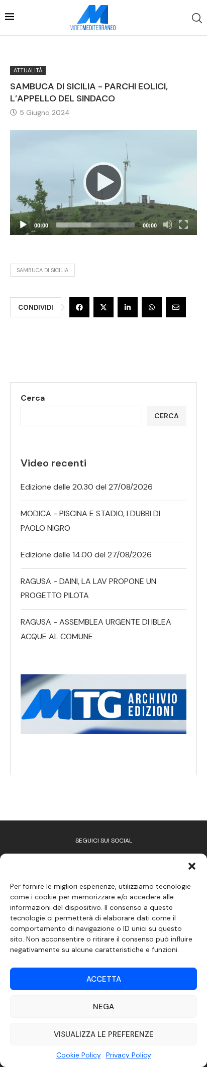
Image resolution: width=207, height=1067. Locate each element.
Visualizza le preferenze (104, 1034)
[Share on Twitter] (103, 307)
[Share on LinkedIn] (128, 307)
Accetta (103, 979)
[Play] (103, 182)
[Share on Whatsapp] (152, 307)
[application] (103, 182)
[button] (192, 866)
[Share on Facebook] (79, 307)
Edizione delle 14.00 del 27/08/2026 (86, 554)
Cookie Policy (78, 1054)
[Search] (197, 18)
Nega (103, 1007)
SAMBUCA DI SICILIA (42, 270)
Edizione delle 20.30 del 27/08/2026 (87, 487)
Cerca (33, 398)
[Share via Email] (176, 307)
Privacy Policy (128, 1054)
